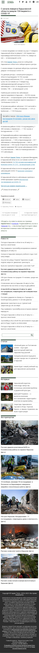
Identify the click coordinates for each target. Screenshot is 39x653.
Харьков (19, 206)
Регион (11, 206)
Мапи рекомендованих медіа (23, 647)
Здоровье (5, 206)
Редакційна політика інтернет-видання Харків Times (19, 645)
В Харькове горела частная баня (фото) (29, 214)
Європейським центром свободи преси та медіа (20, 632)
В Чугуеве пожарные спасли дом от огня (10, 214)
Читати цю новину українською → (14, 186)
